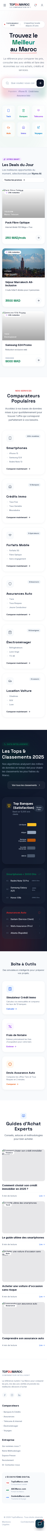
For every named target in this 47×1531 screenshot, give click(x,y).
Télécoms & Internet (13, 1421)
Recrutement (8, 1460)
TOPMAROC (12, 1372)
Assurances (9, 1416)
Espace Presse (9, 1455)
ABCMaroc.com (18, 1489)
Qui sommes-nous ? (11, 1446)
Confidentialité (27, 1522)
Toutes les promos (13, 180)
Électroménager (11, 1426)
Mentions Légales (6, 1523)
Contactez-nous (12, 1465)
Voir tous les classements (24, 785)
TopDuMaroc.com (19, 1481)
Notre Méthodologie (11, 1451)
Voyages (8, 1430)
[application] (23, 840)
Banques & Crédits (12, 1412)
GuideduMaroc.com (20, 1496)
